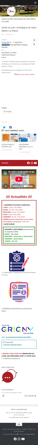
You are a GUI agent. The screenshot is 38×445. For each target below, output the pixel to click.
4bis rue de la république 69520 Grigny (19, 412)
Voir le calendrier (30, 396)
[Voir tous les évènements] (34, 40)
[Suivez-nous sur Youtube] (35, 163)
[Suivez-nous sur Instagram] (32, 163)
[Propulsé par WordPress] (17, 434)
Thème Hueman (30, 434)
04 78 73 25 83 (9, 224)
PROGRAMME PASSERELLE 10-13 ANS (26, 147)
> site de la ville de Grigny (12, 344)
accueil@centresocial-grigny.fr (19, 417)
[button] (34, 44)
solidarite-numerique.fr (11, 358)
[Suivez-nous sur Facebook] (28, 163)
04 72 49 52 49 (8, 342)
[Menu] (35, 2)
